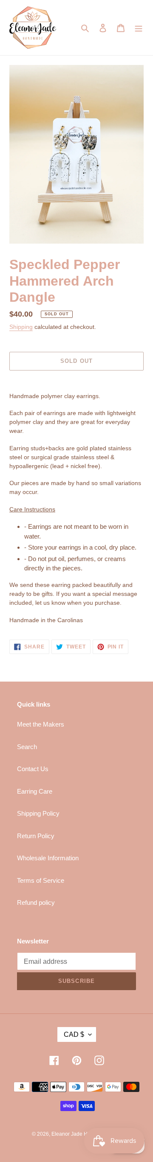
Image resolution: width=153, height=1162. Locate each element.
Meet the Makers (40, 724)
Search (27, 746)
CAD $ (74, 1034)
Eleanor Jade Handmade (80, 1134)
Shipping (21, 326)
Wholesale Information (48, 858)
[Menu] (138, 28)
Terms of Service (40, 880)
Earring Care (34, 791)
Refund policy (36, 902)
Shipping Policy (38, 813)
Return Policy (35, 835)
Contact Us (32, 768)
